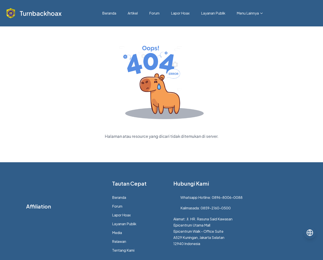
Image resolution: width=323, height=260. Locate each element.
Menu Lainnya (248, 13)
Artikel (133, 13)
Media (117, 232)
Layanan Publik (213, 13)
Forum (154, 13)
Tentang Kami (123, 250)
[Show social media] (310, 233)
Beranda (109, 13)
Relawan (119, 241)
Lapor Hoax (180, 13)
